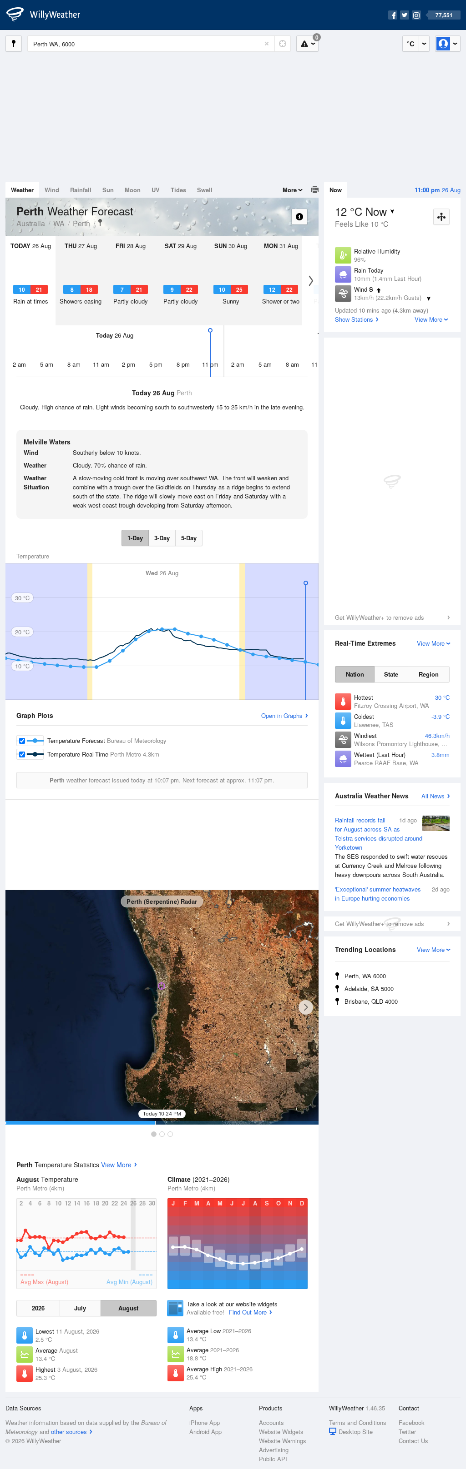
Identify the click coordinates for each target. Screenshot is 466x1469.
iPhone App (204, 1422)
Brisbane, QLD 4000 (371, 1001)
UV (156, 189)
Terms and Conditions (357, 1422)
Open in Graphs (282, 715)
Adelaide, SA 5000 (369, 988)
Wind (52, 189)
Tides (178, 189)
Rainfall (80, 189)
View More (116, 1164)
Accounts (271, 1422)
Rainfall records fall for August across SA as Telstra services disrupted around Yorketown (391, 847)
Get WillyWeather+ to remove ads (379, 617)
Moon (133, 189)
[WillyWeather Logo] (48, 15)
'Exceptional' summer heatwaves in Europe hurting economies (392, 893)
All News (433, 796)
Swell (205, 189)
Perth (81, 223)
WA (59, 223)
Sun (108, 189)
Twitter (407, 1431)
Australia (30, 223)
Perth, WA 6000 (365, 975)
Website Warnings (282, 1440)
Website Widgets (281, 1431)
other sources (69, 1431)
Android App (205, 1431)
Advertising (274, 1449)
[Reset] (266, 43)
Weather (22, 189)
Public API (273, 1458)
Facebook (412, 1422)
